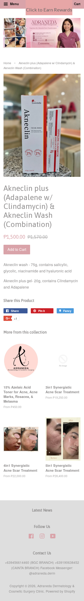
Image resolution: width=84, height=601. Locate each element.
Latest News (42, 510)
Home (7, 63)
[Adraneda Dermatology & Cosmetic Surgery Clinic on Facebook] (31, 536)
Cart (76, 3)
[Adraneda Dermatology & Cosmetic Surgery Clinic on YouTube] (53, 536)
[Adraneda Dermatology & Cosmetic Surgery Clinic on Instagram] (42, 536)
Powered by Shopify (60, 591)
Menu (14, 3)
